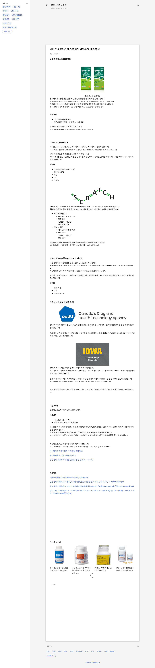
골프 (65, 651)
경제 (59, 651)
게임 (54, 651)
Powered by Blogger (92, 662)
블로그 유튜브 (109, 651)
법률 (86, 651)
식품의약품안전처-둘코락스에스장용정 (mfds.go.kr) (69, 477)
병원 (92, 651)
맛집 (71, 651)
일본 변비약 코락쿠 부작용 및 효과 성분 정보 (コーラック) (71, 460)
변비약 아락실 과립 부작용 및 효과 (62, 455)
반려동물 (79, 651)
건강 (48, 651)
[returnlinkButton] (47, 5)
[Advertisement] (92, 28)
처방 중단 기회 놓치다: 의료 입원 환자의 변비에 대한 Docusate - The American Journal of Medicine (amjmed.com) (92, 486)
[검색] (138, 6)
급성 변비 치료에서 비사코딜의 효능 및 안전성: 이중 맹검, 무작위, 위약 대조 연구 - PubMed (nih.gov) (87, 482)
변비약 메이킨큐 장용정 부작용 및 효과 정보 (66, 451)
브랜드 (99, 651)
